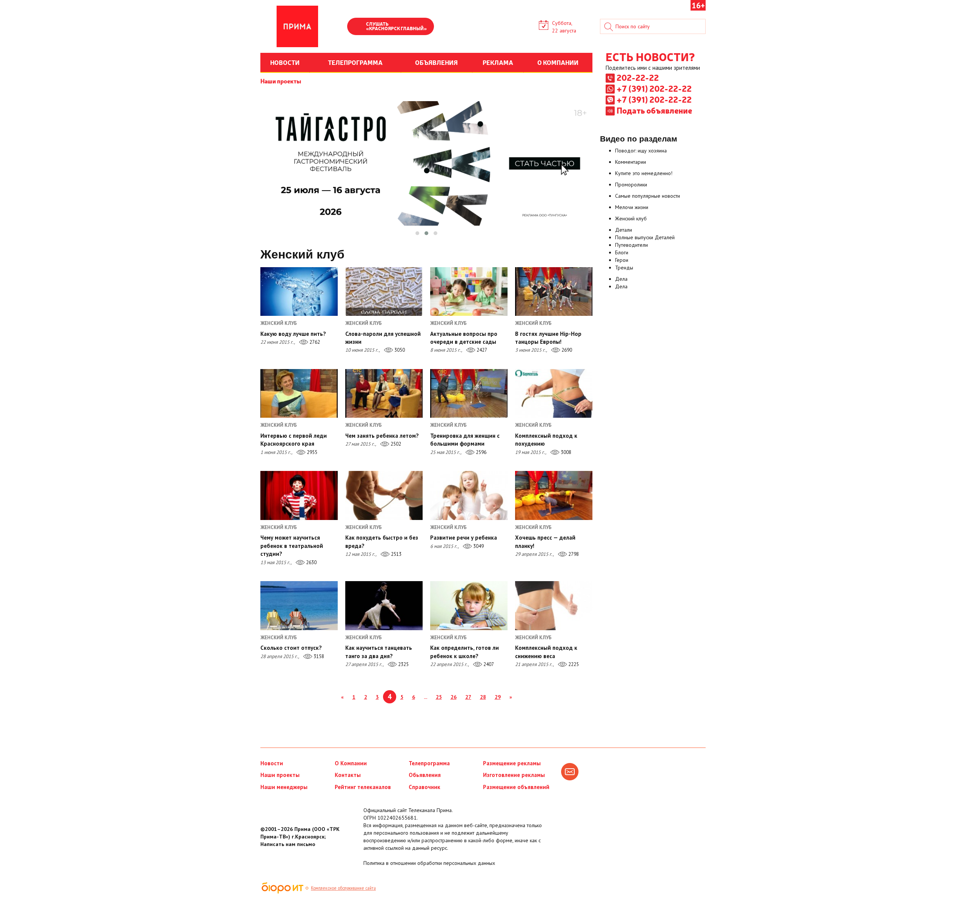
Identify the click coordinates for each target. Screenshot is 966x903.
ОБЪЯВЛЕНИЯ (436, 62)
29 (498, 697)
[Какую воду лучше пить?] (299, 291)
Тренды (624, 267)
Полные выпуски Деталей (645, 237)
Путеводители (631, 245)
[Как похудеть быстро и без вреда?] (384, 495)
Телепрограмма (429, 763)
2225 (573, 664)
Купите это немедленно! (643, 173)
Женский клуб (631, 218)
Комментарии (630, 161)
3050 (399, 350)
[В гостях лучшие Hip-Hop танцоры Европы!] (553, 291)
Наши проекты (280, 81)
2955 (311, 452)
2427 (481, 350)
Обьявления (425, 774)
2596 (480, 452)
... (425, 697)
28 (483, 697)
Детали (623, 229)
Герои (621, 260)
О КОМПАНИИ (557, 62)
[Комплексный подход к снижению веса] (553, 605)
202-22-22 (638, 77)
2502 (395, 444)
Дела (621, 278)
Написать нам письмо (287, 844)
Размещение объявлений (516, 787)
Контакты (348, 774)
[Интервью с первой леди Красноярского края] (299, 393)
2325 (403, 664)
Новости (271, 763)
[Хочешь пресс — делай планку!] (553, 495)
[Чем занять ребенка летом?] (384, 393)
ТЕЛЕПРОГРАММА (355, 62)
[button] (417, 233)
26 (454, 697)
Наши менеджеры (284, 787)
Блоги (621, 252)
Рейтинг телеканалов (363, 787)
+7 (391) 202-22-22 (654, 88)
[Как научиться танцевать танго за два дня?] (384, 605)
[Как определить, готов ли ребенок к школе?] (469, 605)
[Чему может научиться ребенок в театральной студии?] (299, 495)
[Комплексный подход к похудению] (553, 393)
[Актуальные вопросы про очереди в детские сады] (469, 291)
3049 (478, 546)
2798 (573, 554)
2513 (395, 554)
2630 (311, 562)
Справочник (424, 787)
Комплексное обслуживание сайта (343, 888)
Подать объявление (654, 110)
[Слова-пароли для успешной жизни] (384, 291)
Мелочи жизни (631, 207)
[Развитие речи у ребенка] (469, 495)
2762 (314, 342)
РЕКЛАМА (498, 62)
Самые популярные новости (647, 195)
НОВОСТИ (285, 62)
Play (356, 27)
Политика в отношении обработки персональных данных (429, 863)
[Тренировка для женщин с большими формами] (469, 393)
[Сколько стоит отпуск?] (299, 605)
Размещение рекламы (512, 763)
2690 (566, 350)
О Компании (351, 763)
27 (468, 697)
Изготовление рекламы (514, 774)
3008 (565, 452)
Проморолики (631, 184)
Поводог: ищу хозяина (641, 150)
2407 (488, 664)
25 (439, 697)
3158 (318, 656)
